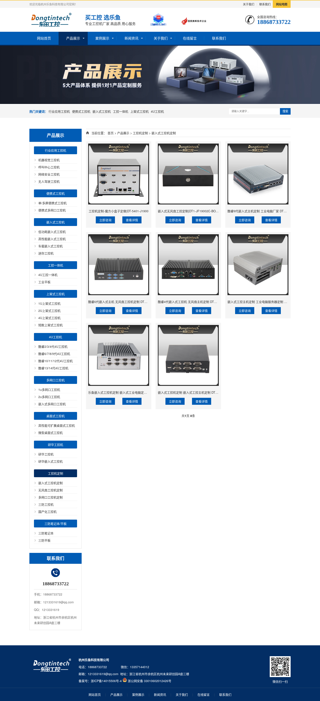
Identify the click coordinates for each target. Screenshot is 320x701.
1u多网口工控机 (49, 389)
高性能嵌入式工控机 (52, 239)
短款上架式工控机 (50, 325)
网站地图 (281, 4)
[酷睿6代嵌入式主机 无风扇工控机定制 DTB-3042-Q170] (118, 264)
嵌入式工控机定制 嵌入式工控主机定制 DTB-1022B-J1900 (197, 392)
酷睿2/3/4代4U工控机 (52, 346)
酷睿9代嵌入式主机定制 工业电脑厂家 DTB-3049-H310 (264, 211)
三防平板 (44, 540)
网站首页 (44, 38)
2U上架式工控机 (49, 310)
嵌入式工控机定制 (50, 483)
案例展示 (102, 38)
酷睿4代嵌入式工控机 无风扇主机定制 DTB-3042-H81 (194, 301)
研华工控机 (55, 444)
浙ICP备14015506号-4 (106, 681)
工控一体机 (120, 111)
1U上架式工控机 (49, 303)
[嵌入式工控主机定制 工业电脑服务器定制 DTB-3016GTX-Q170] (257, 264)
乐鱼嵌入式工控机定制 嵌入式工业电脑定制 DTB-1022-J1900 (129, 392)
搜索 (285, 111)
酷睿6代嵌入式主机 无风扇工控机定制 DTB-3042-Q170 (125, 301)
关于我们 (248, 4)
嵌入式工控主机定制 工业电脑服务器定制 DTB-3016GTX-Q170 (270, 301)
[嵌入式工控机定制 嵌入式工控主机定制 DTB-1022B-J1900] (188, 355)
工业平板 (44, 282)
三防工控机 (46, 504)
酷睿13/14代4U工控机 (53, 368)
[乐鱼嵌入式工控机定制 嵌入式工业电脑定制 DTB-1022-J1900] (118, 355)
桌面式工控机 (55, 416)
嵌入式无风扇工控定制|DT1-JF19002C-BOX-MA (190, 211)
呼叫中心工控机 (49, 167)
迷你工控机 (46, 253)
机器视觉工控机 (49, 160)
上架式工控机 (139, 111)
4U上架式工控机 (49, 318)
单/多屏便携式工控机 (52, 203)
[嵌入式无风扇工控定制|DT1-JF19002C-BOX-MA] (188, 174)
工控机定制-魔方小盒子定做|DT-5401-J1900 (118, 211)
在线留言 (190, 38)
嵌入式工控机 (102, 111)
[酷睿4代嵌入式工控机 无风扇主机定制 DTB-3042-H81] (188, 264)
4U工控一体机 (47, 275)
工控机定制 (55, 473)
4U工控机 (157, 111)
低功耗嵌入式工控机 (52, 231)
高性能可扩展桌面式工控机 (56, 425)
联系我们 (265, 4)
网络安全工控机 (49, 174)
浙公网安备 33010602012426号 (149, 681)
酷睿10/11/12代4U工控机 (55, 361)
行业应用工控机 (59, 111)
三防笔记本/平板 (55, 523)
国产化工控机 (47, 511)
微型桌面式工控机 (50, 432)
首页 (111, 133)
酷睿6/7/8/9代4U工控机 (54, 353)
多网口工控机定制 (50, 497)
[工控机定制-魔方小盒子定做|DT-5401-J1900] (118, 174)
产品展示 (73, 38)
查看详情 (132, 220)
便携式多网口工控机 (52, 210)
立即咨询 (105, 220)
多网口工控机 (55, 380)
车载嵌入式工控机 (50, 246)
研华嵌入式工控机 (50, 461)
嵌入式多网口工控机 (52, 404)
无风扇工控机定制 (50, 490)
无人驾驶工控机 (49, 181)
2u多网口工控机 (49, 397)
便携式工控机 (81, 111)
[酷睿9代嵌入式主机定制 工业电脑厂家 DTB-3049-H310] (257, 174)
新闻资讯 (131, 38)
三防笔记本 (46, 533)
